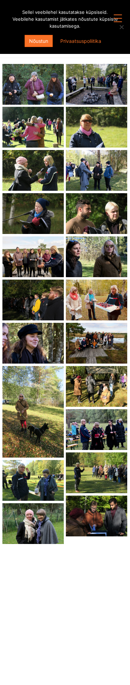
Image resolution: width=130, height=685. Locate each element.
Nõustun (38, 41)
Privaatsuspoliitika (80, 41)
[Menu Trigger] (118, 18)
